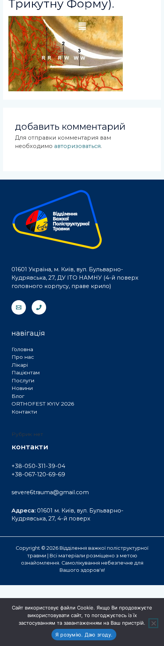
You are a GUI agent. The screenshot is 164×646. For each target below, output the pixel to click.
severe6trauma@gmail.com (50, 492)
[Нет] (153, 623)
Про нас (22, 357)
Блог (17, 396)
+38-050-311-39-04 (38, 466)
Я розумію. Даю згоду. (84, 635)
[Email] (18, 307)
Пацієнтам (25, 372)
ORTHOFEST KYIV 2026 (42, 404)
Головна (22, 349)
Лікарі (19, 365)
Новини (22, 388)
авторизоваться (77, 146)
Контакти (24, 412)
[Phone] (39, 307)
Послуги (22, 380)
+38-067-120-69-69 (38, 474)
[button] (82, 26)
